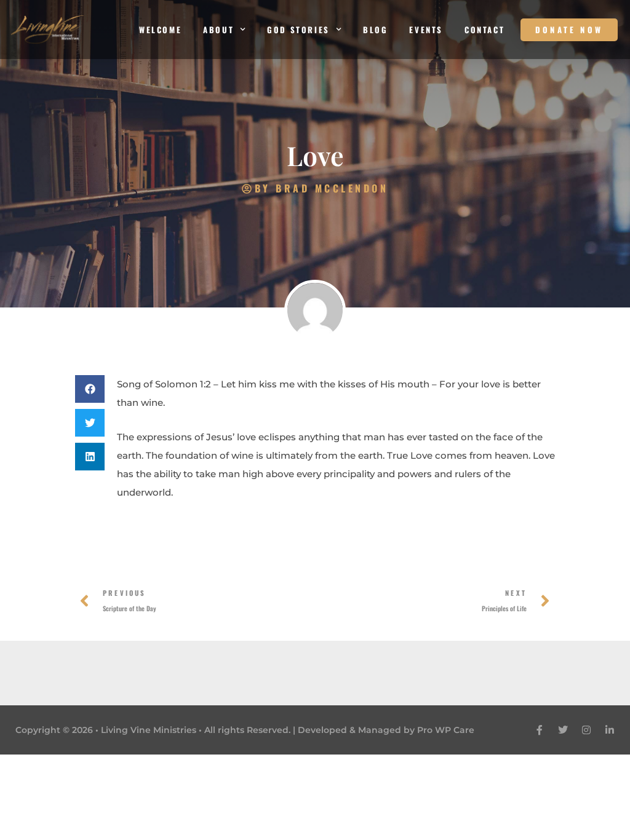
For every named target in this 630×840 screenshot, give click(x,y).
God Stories (298, 29)
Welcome (160, 29)
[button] (90, 389)
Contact (484, 29)
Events (426, 29)
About (218, 29)
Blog (375, 29)
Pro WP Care (445, 729)
